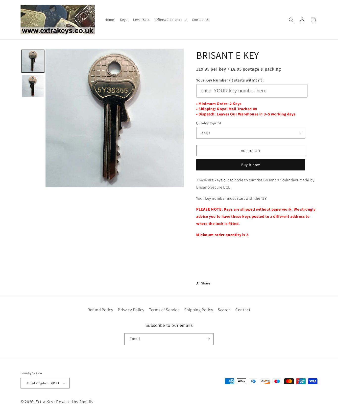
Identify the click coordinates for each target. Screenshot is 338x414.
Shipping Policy (198, 309)
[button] (170, 19)
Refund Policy (100, 309)
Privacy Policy (131, 309)
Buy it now (250, 164)
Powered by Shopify (75, 401)
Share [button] (205, 283)
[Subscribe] (207, 339)
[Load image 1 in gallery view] (33, 61)
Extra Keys (45, 401)
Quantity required (208, 123)
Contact (242, 309)
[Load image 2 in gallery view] (33, 86)
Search (224, 309)
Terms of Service (164, 309)
